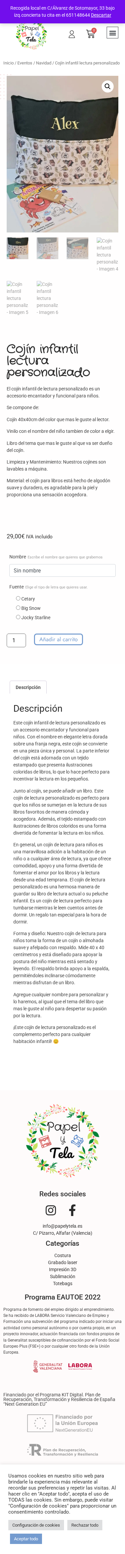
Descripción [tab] (28, 687)
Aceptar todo (26, 1538)
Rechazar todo (84, 1525)
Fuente (48, 586)
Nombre (56, 556)
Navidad (43, 62)
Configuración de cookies (36, 1525)
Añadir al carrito (58, 639)
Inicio (8, 62)
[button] (112, 32)
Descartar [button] (101, 15)
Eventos (24, 62)
